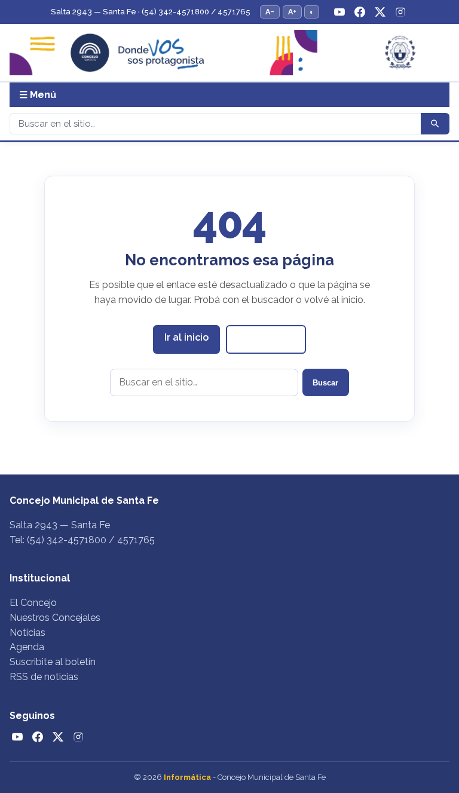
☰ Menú (37, 94)
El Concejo (33, 602)
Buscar (325, 382)
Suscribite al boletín (53, 662)
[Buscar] (435, 123)
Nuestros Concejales (55, 617)
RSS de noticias (44, 676)
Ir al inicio (186, 337)
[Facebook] (360, 12)
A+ (292, 11)
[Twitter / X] (380, 12)
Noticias (27, 632)
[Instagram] (400, 12)
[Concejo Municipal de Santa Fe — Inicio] (229, 53)
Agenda (27, 647)
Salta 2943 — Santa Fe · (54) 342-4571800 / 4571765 (150, 11)
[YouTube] (339, 12)
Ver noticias (265, 338)
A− (269, 11)
